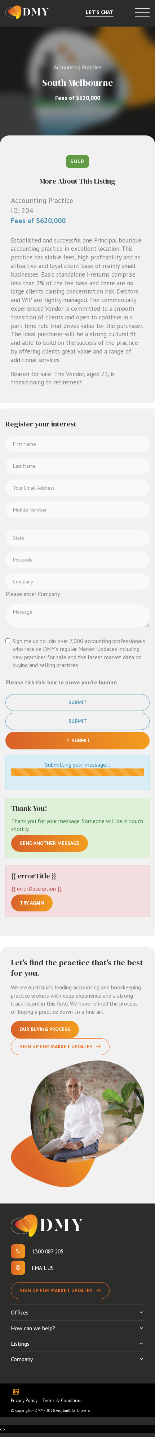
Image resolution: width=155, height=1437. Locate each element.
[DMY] (27, 12)
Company (22, 1359)
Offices (19, 1312)
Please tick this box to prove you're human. (61, 682)
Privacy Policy (24, 1400)
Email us (43, 1268)
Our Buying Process (44, 1029)
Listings (20, 1343)
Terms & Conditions (62, 1400)
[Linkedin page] (17, 1392)
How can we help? (33, 1328)
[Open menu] (142, 12)
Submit (77, 702)
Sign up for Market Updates (56, 1290)
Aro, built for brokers (73, 1410)
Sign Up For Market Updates (56, 1046)
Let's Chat (99, 12)
